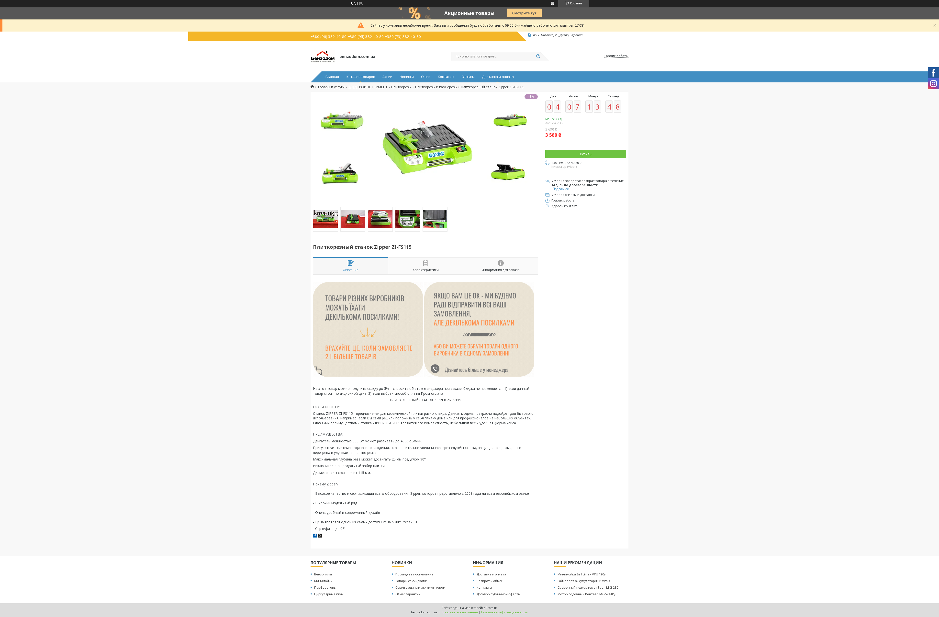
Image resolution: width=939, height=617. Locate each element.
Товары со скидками (411, 581)
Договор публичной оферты (499, 594)
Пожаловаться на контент (459, 612)
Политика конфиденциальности (504, 612)
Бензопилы (323, 574)
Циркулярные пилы (329, 594)
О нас (425, 77)
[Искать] (538, 56)
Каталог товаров (360, 77)
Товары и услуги (331, 87)
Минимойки (323, 581)
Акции (387, 77)
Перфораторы (325, 587)
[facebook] (315, 536)
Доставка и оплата (498, 77)
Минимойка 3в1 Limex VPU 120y (582, 574)
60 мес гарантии (408, 594)
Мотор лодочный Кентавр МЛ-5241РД (587, 594)
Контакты (446, 77)
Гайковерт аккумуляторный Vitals (584, 581)
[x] (320, 536)
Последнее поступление (414, 574)
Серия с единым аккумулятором (420, 587)
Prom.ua (492, 608)
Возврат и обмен (490, 581)
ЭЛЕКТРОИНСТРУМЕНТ (368, 87)
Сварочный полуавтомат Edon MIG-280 (588, 587)
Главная (332, 77)
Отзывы (468, 77)
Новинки (407, 77)
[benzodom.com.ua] (323, 56)
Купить (586, 154)
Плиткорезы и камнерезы (436, 87)
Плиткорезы (401, 87)
